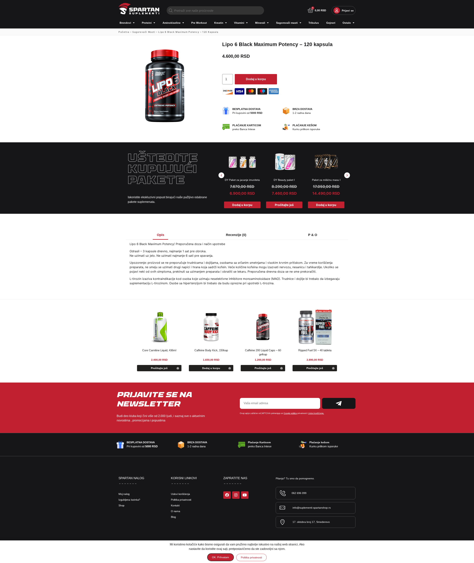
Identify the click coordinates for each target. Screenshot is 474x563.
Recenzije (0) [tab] (236, 235)
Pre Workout (199, 22)
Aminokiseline (172, 22)
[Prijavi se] (336, 10)
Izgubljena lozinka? (129, 499)
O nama (175, 511)
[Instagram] (236, 495)
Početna (123, 32)
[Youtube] (244, 495)
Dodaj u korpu (256, 79)
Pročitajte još (284, 205)
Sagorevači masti (287, 22)
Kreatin (218, 22)
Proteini (147, 22)
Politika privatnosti (181, 499)
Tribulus (313, 22)
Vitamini (239, 22)
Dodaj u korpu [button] (242, 205)
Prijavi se (348, 10)
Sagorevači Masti (143, 32)
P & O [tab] (312, 235)
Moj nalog (124, 493)
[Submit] (339, 403)
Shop (121, 505)
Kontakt (175, 505)
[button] (221, 175)
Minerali (260, 22)
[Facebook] (227, 495)
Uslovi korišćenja (180, 493)
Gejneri (330, 22)
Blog (173, 516)
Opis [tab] (160, 235)
